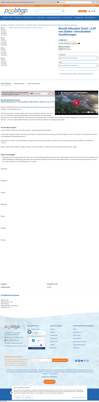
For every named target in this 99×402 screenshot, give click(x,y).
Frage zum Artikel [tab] (33, 83)
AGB (74, 329)
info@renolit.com (6, 307)
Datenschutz (82, 397)
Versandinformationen (79, 344)
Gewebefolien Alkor (52, 284)
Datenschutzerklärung (11, 361)
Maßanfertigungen (90, 17)
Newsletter (53, 348)
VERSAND (34, 370)
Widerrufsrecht (77, 332)
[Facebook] (76, 361)
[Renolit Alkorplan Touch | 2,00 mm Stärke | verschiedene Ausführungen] (29, 46)
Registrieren (53, 338)
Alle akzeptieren (28, 397)
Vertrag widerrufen (49, 382)
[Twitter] (79, 361)
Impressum (75, 397)
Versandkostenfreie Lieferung (70, 42)
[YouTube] (82, 361)
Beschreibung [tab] (6, 83)
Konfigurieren (18, 397)
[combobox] (74, 2)
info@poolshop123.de (16, 343)
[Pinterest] (85, 361)
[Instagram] (87, 361)
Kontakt (52, 332)
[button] (82, 18)
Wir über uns (54, 341)
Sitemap (52, 344)
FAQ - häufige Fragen (33, 329)
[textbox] (74, 2)
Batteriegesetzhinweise (79, 341)
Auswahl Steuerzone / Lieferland (68, 43)
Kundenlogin (53, 335)
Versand (54, 373)
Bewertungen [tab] (19, 83)
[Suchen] (63, 11)
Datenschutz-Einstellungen (49, 376)
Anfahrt (52, 329)
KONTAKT (45, 373)
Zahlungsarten (77, 338)
